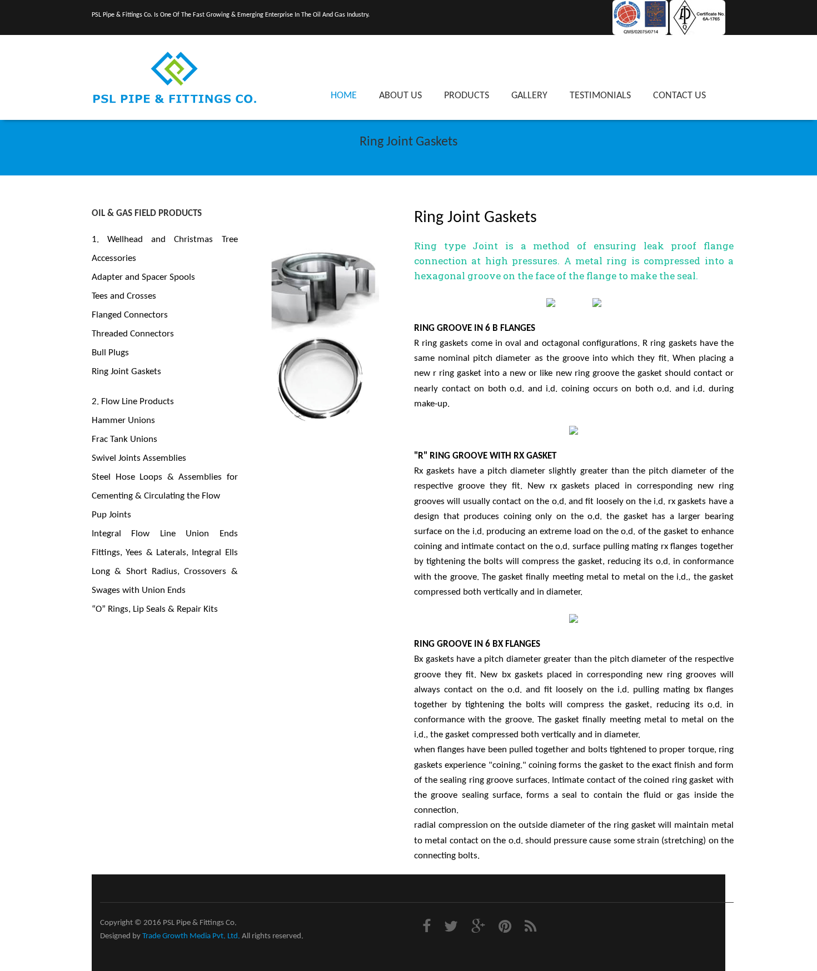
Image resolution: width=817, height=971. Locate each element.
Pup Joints (111, 515)
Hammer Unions (123, 420)
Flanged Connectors (130, 315)
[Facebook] (428, 927)
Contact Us (679, 95)
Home (344, 95)
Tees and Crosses (124, 296)
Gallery (529, 95)
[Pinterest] (506, 927)
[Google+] (479, 927)
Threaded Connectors (133, 334)
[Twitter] (452, 927)
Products (466, 95)
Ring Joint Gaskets (126, 371)
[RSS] (532, 927)
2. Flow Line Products (133, 401)
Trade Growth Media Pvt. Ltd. (191, 936)
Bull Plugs (110, 353)
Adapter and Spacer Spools (143, 277)
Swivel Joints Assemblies (139, 458)
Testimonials (600, 95)
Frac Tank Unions (124, 439)
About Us (400, 95)
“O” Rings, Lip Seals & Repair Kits (155, 609)
